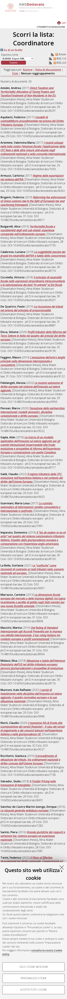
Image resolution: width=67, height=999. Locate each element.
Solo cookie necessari (33, 966)
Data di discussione (48, 69)
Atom (62, 54)
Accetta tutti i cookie (33, 989)
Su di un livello (13, 50)
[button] (13, 63)
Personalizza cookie (34, 978)
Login (63, 22)
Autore (27, 69)
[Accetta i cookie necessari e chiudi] (61, 867)
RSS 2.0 (61, 63)
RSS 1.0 (61, 58)
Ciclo (15, 73)
